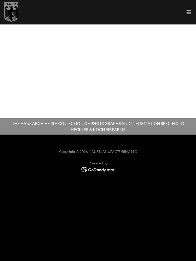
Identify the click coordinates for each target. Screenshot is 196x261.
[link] (11, 12)
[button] (189, 12)
